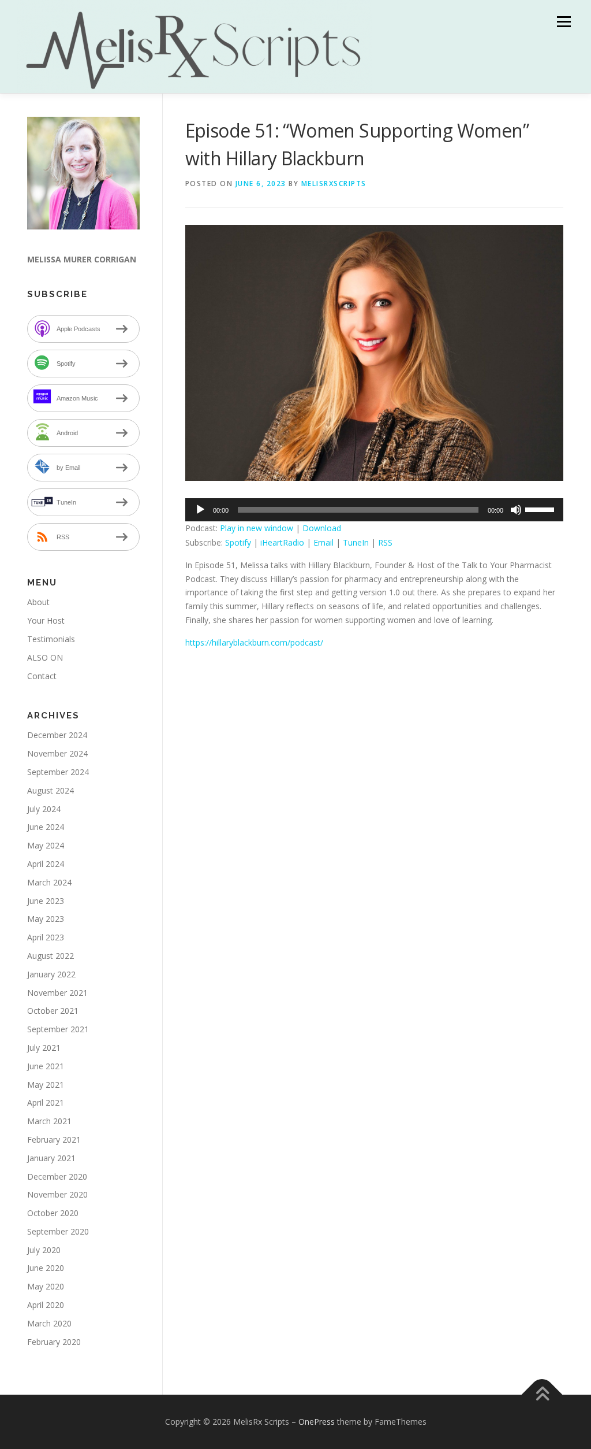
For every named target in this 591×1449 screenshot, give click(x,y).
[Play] (200, 510)
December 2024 (57, 734)
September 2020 (58, 1231)
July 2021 (44, 1047)
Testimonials (51, 638)
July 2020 (44, 1249)
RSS (385, 542)
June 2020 (45, 1267)
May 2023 (45, 918)
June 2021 (45, 1066)
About (38, 601)
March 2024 (49, 882)
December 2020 (57, 1176)
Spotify (238, 542)
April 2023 (45, 937)
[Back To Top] (542, 1394)
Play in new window (256, 527)
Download (321, 527)
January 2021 (51, 1157)
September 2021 (58, 1029)
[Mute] (516, 510)
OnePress (316, 1421)
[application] (374, 509)
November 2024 (57, 753)
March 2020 (49, 1323)
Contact (42, 675)
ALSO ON (45, 657)
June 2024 (45, 826)
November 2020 (57, 1194)
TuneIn (356, 542)
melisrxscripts (333, 183)
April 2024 (45, 863)
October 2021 (52, 1010)
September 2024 (58, 771)
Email (323, 542)
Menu (563, 21)
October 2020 (52, 1212)
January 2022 (51, 974)
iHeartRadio (282, 542)
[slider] (541, 508)
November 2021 (57, 992)
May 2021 (45, 1084)
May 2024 (45, 845)
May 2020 (45, 1286)
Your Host (46, 620)
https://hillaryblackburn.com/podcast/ (254, 642)
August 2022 (50, 955)
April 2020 (45, 1304)
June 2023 (45, 900)
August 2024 (50, 790)
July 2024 (44, 808)
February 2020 (54, 1341)
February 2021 (54, 1139)
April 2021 (45, 1102)
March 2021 (49, 1121)
